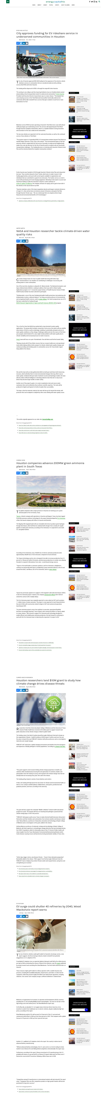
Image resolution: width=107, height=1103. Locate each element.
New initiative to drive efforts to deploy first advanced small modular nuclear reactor (83, 983)
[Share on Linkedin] (23, 43)
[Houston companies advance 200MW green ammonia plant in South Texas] (41, 492)
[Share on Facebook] (17, 43)
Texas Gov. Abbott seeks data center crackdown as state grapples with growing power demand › (40, 425)
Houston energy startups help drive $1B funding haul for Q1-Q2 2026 (83, 973)
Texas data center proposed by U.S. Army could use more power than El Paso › (35, 427)
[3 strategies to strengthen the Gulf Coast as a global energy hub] (72, 168)
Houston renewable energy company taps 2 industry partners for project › (35, 645)
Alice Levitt (21, 237)
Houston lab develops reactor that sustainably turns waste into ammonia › (35, 650)
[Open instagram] (94, 1)
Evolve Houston (60, 94)
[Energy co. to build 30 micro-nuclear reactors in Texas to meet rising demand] (72, 99)
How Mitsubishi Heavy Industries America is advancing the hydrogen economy (83, 149)
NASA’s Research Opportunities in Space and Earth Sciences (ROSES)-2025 (36, 303)
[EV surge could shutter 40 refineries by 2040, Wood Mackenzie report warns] (41, 935)
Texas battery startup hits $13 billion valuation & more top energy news (83, 747)
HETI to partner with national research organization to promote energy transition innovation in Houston (83, 767)
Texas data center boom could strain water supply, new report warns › (34, 430)
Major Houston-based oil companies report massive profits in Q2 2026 (83, 992)
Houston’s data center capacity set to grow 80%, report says (83, 119)
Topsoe (18, 516)
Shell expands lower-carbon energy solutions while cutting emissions (83, 159)
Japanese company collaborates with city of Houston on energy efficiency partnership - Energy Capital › (41, 200)
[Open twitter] (92, 1)
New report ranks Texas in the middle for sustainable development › (33, 873)
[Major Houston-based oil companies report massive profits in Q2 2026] (72, 992)
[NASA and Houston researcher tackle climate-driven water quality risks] (41, 260)
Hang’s (18, 339)
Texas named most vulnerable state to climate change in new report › (34, 876)
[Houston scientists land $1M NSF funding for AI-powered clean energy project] (72, 756)
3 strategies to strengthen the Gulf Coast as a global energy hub (83, 168)
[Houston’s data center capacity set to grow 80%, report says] (72, 119)
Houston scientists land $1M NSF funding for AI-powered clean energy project (82, 755)
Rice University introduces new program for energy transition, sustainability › (35, 871)
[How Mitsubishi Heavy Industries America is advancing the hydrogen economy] (72, 148)
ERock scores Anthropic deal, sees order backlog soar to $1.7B (83, 539)
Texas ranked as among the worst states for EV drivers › (31, 1089)
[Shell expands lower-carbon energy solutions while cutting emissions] (72, 158)
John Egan (21, 913)
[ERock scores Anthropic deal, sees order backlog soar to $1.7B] (72, 539)
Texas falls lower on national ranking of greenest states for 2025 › (33, 432)
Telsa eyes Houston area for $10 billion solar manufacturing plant (82, 549)
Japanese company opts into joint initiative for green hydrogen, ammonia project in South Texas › (40, 647)
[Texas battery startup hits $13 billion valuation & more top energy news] (72, 747)
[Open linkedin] (96, 1)
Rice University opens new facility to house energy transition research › (34, 868)
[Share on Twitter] (20, 43)
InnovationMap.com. (47, 419)
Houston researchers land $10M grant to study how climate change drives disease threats (48, 682)
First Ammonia (61, 518)
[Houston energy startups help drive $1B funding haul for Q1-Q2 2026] (72, 973)
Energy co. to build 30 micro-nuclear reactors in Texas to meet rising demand (83, 100)
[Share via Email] (26, 43)
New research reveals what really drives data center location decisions (83, 530)
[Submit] (99, 1)
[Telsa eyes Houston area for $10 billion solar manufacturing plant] (72, 548)
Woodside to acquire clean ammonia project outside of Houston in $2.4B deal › (36, 642)
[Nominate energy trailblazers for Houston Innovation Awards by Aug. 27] (72, 109)
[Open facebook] (90, 1)
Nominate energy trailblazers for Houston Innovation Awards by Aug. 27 (83, 110)
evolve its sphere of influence (24, 183)
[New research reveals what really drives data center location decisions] (72, 530)
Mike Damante (22, 39)
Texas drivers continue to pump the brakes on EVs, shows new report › (34, 1091)
